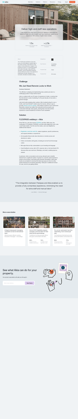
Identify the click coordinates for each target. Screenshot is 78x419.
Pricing (59, 2)
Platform (45, 2)
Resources (52, 2)
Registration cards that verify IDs (29, 131)
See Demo (72, 2)
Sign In (66, 2)
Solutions (38, 2)
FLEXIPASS (38, 122)
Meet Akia (30, 2)
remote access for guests (29, 105)
